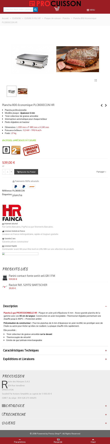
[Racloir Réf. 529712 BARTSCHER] (5, 287)
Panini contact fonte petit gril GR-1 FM (32, 275)
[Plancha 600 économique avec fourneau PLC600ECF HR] (106, 105)
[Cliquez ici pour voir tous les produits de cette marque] (12, 212)
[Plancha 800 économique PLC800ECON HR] (96, 80)
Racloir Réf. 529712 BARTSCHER (28, 285)
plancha (17, 195)
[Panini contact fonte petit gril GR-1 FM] (5, 277)
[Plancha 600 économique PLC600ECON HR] (102, 105)
